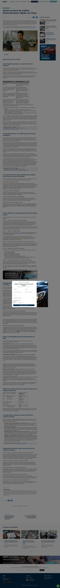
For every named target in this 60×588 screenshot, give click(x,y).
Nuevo (15, 302)
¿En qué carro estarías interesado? (16, 301)
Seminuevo (20, 302)
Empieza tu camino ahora (24, 305)
